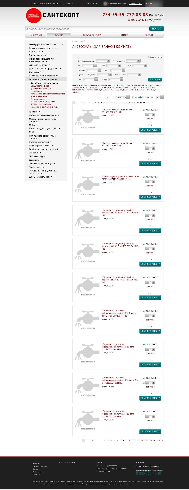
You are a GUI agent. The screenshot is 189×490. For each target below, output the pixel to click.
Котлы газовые (38, 99)
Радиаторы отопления (40, 145)
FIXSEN (91, 88)
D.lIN (81, 85)
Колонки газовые (39, 96)
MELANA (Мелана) (104, 85)
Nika (84, 90)
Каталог (59, 35)
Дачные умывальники (39, 176)
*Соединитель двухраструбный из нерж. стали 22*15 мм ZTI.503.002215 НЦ (120, 213)
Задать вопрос (38, 472)
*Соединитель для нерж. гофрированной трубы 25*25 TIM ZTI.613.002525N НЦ (118, 414)
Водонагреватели (38, 55)
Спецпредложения (40, 466)
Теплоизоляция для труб (41, 163)
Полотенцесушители (39, 141)
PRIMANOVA (76, 90)
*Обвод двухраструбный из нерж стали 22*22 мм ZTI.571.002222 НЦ (120, 177)
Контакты (150, 35)
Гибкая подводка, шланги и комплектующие (42, 60)
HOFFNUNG (142, 85)
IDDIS (157, 85)
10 (101, 103)
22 (138, 103)
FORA (132, 90)
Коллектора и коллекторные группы (48, 93)
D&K (121, 85)
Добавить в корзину (150, 130)
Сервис (124, 35)
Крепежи (33, 111)
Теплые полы (35, 167)
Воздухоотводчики (40, 85)
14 (113, 103)
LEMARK (151, 85)
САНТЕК (115, 85)
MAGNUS (150, 90)
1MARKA (136, 88)
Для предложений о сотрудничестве (111, 468)
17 (123, 103)
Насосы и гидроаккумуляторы (43, 128)
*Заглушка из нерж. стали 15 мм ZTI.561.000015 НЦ (117, 110)
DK (121, 90)
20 (132, 103)
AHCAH (148, 88)
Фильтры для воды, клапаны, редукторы (42, 172)
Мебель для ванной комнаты (43, 115)
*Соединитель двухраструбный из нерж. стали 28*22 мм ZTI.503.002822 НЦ (120, 280)
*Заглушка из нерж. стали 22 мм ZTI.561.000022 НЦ (117, 144)
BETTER (97, 88)
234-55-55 (113, 14)
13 (110, 103)
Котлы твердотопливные (43, 101)
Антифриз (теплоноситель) (45, 83)
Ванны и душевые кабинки (42, 48)
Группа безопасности (41, 88)
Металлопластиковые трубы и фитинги (43, 120)
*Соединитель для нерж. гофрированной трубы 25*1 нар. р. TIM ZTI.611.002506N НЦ (120, 380)
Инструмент (35, 72)
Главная (75, 41)
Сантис (143, 90)
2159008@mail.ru (104, 471)
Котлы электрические (41, 104)
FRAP (162, 85)
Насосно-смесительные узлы (44, 106)
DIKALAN (127, 85)
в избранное (151, 110)
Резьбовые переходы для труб (44, 149)
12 (107, 103)
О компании (36, 35)
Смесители (34, 159)
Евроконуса (36, 91)
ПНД (31, 132)
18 (126, 103)
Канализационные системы (42, 75)
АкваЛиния (105, 90)
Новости (36, 463)
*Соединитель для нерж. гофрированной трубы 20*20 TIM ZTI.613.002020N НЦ (118, 347)
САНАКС (75, 92)
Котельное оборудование (41, 79)
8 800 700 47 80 (138, 20)
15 (116, 103)
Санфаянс (34, 152)
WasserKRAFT (127, 88)
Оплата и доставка (92, 35)
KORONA (97, 90)
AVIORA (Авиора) (90, 85)
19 (129, 103)
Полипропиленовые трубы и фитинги (42, 137)
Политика (36, 475)
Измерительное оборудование (44, 68)
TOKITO (126, 90)
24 (144, 103)
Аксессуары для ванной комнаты (45, 44)
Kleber (137, 90)
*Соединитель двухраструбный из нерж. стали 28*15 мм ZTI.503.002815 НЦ (120, 246)
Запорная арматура (38, 64)
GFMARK (76, 88)
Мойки (32, 125)
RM (156, 90)
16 (120, 103)
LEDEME (134, 85)
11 (104, 103)
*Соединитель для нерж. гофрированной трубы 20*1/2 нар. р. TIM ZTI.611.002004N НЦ (119, 313)
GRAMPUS (84, 88)
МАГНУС (90, 90)
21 (135, 103)
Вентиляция (35, 51)
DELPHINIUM (106, 88)
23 (141, 103)
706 (149, 103)
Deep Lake (115, 90)
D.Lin (142, 88)
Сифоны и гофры (37, 156)
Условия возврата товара (107, 466)
